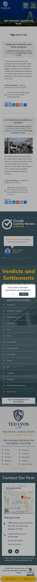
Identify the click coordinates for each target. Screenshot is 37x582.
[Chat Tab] (18, 291)
